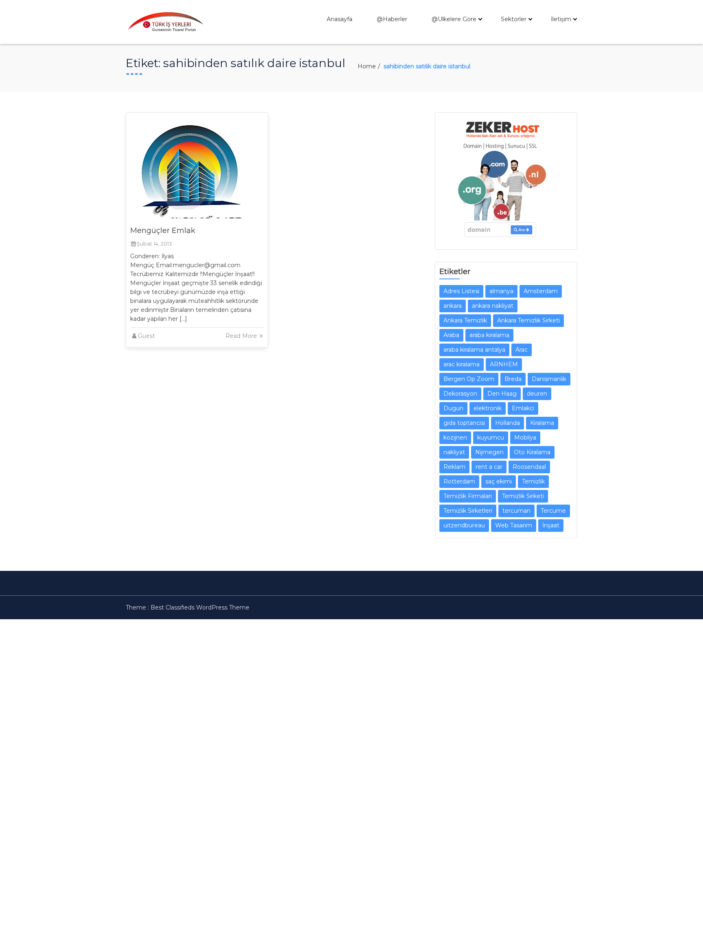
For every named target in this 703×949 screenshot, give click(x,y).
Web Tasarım (513, 525)
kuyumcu (490, 437)
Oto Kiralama (532, 452)
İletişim (561, 19)
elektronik (488, 408)
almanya (501, 291)
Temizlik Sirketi (523, 496)
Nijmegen (489, 452)
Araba (451, 335)
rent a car (489, 466)
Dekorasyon (460, 393)
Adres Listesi (461, 291)
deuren (537, 393)
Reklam (454, 466)
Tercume (553, 510)
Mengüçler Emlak (162, 230)
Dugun (453, 408)
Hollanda (507, 423)
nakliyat (454, 452)
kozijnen (455, 437)
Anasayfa (339, 19)
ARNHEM (504, 364)
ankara (452, 305)
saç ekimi (498, 481)
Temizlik (533, 481)
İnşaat (550, 525)
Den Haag (502, 393)
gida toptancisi (464, 423)
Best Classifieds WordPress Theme (200, 607)
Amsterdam (541, 291)
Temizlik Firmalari (467, 496)
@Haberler (392, 19)
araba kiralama (489, 335)
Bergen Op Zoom (468, 379)
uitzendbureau (464, 525)
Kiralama (542, 423)
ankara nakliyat (492, 305)
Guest (146, 336)
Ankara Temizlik (465, 320)
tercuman (516, 510)
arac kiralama (461, 364)
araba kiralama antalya (474, 349)
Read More (242, 336)
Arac (521, 349)
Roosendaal (529, 466)
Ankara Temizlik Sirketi (528, 320)
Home (367, 66)
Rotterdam (459, 481)
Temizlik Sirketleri (467, 510)
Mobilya (525, 437)
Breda (513, 379)
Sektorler (513, 19)
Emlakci (523, 408)
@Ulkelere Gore (454, 19)
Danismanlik (549, 379)
